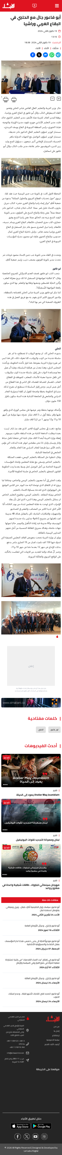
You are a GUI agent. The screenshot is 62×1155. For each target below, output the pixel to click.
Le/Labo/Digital (31, 1151)
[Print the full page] (13, 99)
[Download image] (4, 91)
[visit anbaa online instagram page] (44, 1136)
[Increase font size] (59, 99)
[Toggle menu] (56, 6)
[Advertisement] (31, 666)
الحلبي (40, 729)
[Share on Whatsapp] (51, 54)
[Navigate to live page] (34, 5)
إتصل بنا (56, 1031)
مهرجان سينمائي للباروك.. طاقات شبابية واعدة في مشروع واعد (30, 886)
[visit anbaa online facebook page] (17, 1136)
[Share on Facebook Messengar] (45, 54)
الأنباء (46, 48)
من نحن (56, 1026)
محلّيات (55, 48)
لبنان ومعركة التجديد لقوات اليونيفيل (37, 839)
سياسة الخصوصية (53, 1040)
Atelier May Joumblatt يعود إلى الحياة (37, 794)
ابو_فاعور (54, 729)
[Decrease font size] (52, 99)
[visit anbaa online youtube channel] (35, 1136)
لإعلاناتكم (55, 1035)
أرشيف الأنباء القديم (52, 1044)
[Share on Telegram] (58, 54)
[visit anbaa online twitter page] (26, 1136)
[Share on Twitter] (39, 54)
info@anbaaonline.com (15, 1053)
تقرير (55, 790)
